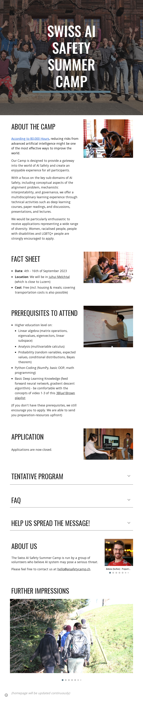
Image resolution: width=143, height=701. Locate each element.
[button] (129, 476)
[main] (71, 57)
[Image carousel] (71, 640)
